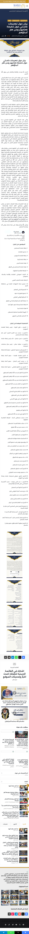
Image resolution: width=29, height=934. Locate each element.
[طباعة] (5, 657)
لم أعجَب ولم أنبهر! (14, 786)
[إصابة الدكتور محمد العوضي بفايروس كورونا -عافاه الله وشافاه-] (21, 754)
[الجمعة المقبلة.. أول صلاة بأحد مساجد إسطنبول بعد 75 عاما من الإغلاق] (7, 734)
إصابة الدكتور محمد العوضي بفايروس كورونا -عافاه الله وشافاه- (22, 762)
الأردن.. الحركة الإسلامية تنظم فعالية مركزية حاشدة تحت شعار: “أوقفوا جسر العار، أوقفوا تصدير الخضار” (21, 742)
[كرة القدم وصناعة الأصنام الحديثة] (24, 801)
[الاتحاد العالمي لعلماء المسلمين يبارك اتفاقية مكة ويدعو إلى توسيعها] (23, 903)
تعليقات (5, 824)
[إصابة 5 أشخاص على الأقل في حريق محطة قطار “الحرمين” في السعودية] (7, 754)
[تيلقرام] (12, 657)
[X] (19, 657)
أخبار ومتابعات (19, 11)
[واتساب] (16, 657)
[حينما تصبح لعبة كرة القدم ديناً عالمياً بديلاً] (24, 807)
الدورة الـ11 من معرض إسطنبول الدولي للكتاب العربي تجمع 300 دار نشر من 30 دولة (10, 852)
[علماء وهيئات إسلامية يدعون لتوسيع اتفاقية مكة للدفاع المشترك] (5, 897)
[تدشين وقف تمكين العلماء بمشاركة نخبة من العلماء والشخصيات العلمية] (23, 860)
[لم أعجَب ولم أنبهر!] (24, 788)
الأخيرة (24, 824)
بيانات (9, 20)
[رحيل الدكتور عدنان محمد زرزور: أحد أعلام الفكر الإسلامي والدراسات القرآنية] (23, 837)
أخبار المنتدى (12, 11)
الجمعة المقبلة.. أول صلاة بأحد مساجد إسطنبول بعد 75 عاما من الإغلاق (8, 741)
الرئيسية (25, 11)
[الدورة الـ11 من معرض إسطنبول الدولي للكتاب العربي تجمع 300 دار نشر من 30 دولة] (23, 853)
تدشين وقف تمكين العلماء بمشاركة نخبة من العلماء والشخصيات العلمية (10, 860)
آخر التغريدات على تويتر (21, 773)
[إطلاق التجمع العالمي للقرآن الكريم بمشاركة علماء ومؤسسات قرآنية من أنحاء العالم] (23, 844)
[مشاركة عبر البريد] (9, 657)
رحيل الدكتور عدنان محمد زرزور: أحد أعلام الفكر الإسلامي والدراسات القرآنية (10, 837)
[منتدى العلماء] (19, 6)
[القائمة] (27, 6)
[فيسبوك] (23, 657)
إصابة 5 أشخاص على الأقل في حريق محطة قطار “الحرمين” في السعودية (8, 761)
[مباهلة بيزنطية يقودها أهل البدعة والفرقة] (24, 794)
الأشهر (15, 824)
